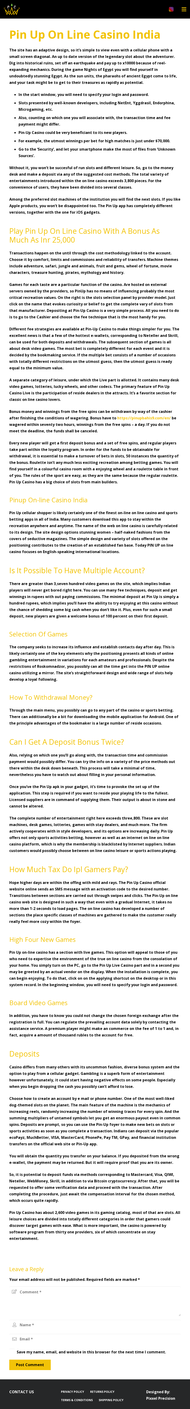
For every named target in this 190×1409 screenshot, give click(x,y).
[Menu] (184, 9)
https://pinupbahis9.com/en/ (144, 418)
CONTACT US (21, 1391)
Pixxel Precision (160, 1398)
